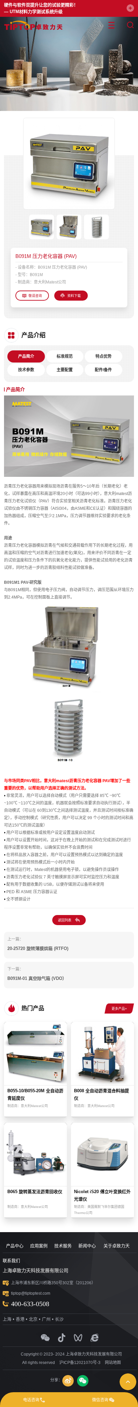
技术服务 (63, 1245)
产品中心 (14, 1245)
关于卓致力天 (117, 1245)
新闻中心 (87, 1245)
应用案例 (39, 1245)
